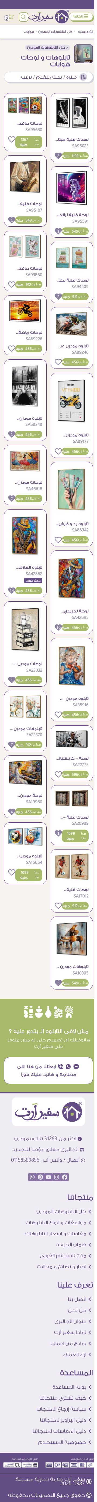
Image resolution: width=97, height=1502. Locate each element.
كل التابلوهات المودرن (55, 32)
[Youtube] (48, 1177)
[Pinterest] (40, 1177)
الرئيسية (83, 32)
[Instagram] (57, 1177)
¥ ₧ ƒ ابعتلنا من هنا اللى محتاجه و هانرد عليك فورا (48, 1070)
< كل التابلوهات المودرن (47, 47)
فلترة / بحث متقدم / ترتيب (49, 77)
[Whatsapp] (32, 1177)
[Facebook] (65, 1177)
